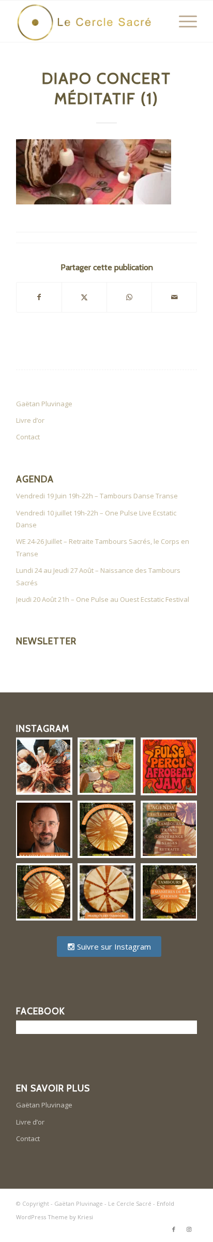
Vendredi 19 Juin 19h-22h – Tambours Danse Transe (97, 495)
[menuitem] (183, 21)
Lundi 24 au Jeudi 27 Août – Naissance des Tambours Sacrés (98, 576)
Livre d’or (30, 420)
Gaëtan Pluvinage (44, 403)
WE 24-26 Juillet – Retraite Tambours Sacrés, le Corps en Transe (102, 547)
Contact (28, 436)
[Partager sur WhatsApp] (129, 297)
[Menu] (183, 21)
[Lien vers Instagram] (189, 1229)
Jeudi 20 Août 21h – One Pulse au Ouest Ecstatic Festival (102, 599)
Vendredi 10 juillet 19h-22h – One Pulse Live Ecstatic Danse (96, 518)
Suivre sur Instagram (113, 946)
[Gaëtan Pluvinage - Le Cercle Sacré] (88, 21)
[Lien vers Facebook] (173, 1229)
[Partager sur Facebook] (39, 297)
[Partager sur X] (84, 297)
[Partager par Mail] (174, 297)
